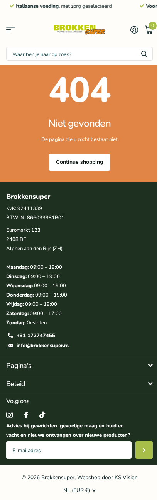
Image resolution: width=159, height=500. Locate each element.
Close (79, 366)
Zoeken (144, 54)
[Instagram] (9, 415)
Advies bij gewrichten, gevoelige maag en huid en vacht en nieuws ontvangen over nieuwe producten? (68, 430)
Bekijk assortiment (10, 30)
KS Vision (126, 477)
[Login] (134, 29)
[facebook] (26, 415)
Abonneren (144, 450)
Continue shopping (79, 162)
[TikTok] (42, 415)
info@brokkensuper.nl (43, 345)
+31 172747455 (36, 335)
